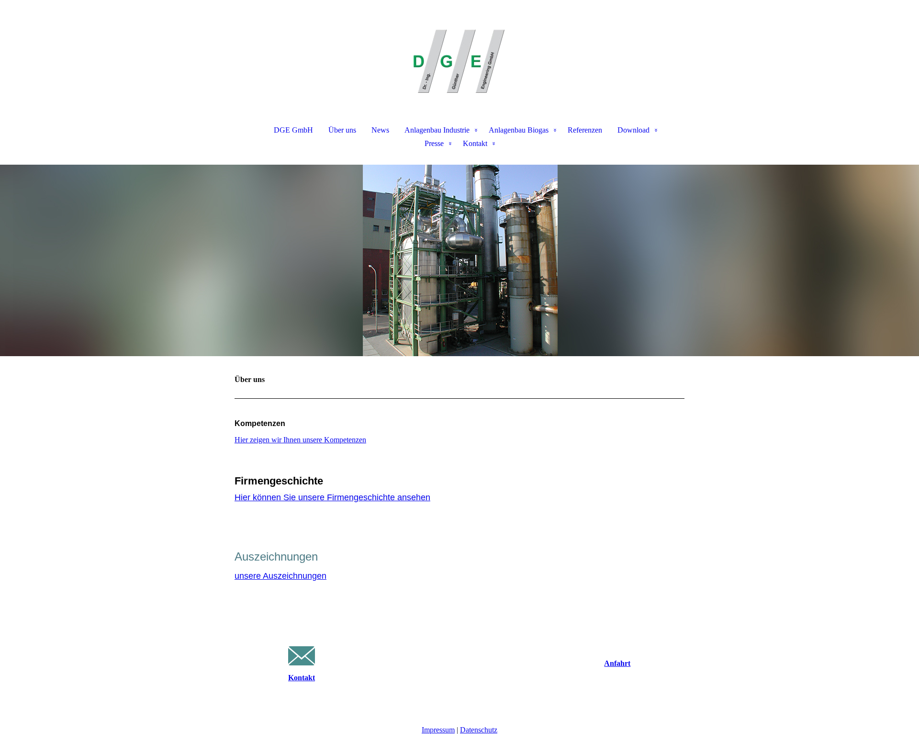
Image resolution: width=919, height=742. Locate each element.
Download (633, 130)
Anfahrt (617, 663)
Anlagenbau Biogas (519, 130)
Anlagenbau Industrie (437, 130)
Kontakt (475, 143)
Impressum (438, 730)
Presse (434, 143)
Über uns (342, 130)
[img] (459, 48)
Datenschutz (478, 730)
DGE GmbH (293, 130)
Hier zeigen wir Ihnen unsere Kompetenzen (300, 440)
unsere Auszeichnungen (280, 576)
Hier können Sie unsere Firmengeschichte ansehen (332, 497)
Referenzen (585, 130)
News (380, 130)
